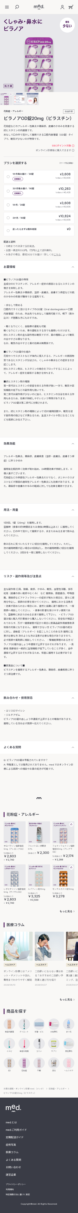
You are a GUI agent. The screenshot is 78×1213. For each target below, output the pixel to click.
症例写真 (11, 1144)
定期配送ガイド (15, 1137)
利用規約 (10, 1189)
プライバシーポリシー (16, 1184)
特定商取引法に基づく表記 (18, 1194)
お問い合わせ (13, 1167)
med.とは (11, 1122)
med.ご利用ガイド (16, 1129)
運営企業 (11, 1174)
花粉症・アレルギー (13, 111)
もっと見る (66, 911)
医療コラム (12, 1152)
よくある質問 (13, 1159)
